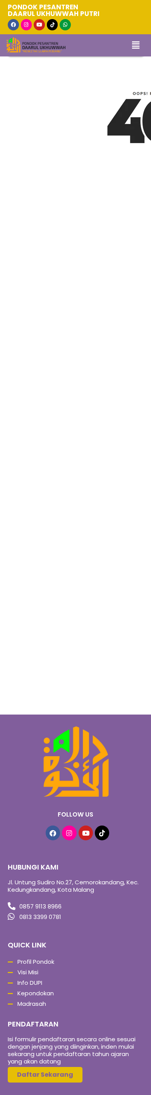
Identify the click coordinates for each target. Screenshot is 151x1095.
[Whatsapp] (65, 24)
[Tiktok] (52, 24)
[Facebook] (13, 24)
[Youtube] (39, 24)
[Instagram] (26, 24)
